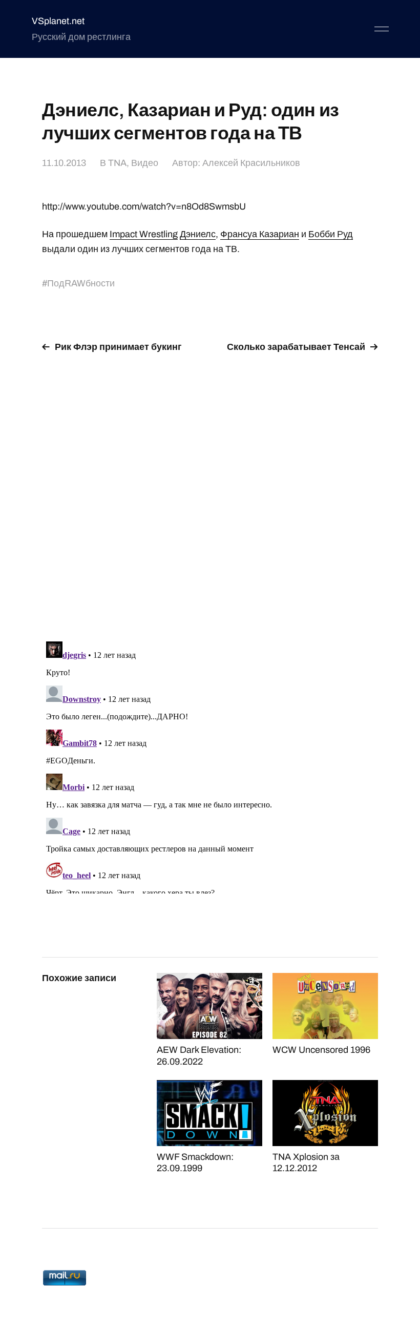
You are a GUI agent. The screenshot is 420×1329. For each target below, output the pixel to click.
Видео (144, 163)
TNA (117, 163)
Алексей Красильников (251, 163)
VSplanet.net (58, 21)
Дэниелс (198, 234)
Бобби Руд (330, 234)
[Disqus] (210, 491)
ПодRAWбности (81, 283)
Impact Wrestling (144, 234)
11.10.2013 (64, 163)
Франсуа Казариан (259, 234)
